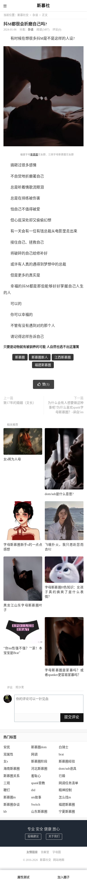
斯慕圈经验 (67, 761)
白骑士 (63, 747)
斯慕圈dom (39, 747)
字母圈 (56, 852)
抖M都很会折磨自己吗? (25, 24)
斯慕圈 (34, 154)
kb (5, 811)
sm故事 (36, 797)
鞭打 (6, 790)
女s (5, 761)
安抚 (6, 747)
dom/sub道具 (67, 768)
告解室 (45, 852)
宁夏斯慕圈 (67, 811)
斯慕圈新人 (40, 357)
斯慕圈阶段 (39, 761)
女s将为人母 (12, 459)
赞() (45, 384)
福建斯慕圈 (43, 365)
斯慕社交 (23, 15)
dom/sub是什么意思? (59, 494)
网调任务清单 (68, 783)
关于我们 (54, 836)
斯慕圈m (9, 797)
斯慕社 (43, 5)
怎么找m (65, 797)
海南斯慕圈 (11, 768)
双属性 (8, 754)
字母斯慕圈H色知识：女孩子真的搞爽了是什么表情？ (64, 592)
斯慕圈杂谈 (11, 804)
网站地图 (58, 860)
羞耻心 (36, 776)
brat (61, 754)
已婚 (62, 776)
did (33, 790)
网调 (34, 754)
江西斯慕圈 (63, 357)
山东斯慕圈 (39, 811)
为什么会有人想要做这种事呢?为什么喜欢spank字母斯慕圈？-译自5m (66, 407)
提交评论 (71, 717)
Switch (35, 804)
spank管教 (38, 783)
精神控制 (65, 790)
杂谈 (35, 15)
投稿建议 (33, 836)
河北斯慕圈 (39, 768)
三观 (6, 783)
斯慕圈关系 (11, 776)
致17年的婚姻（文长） (19, 403)
